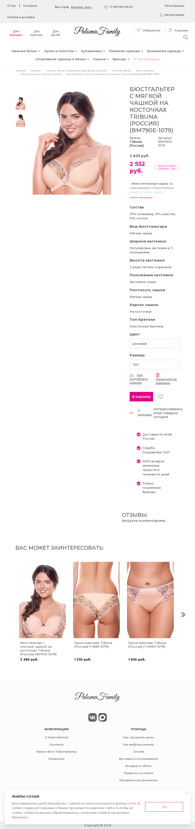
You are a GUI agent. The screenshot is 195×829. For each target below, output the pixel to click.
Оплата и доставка (21, 17)
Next (183, 614)
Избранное (151, 30)
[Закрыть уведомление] (187, 792)
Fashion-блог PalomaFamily (56, 751)
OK (164, 807)
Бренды (119, 59)
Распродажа (148, 59)
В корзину (141, 397)
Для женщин (16, 33)
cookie (131, 803)
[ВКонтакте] (92, 717)
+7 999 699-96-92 (121, 7)
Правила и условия (138, 773)
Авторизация (174, 14)
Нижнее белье (24, 51)
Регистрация (174, 5)
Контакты (30, 5)
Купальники (91, 51)
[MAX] (102, 717)
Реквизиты (56, 758)
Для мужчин (36, 33)
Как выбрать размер (138, 744)
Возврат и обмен (139, 766)
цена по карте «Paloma (167, 167)
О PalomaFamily (56, 737)
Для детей (55, 33)
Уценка (99, 59)
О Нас (11, 5)
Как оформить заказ (138, 737)
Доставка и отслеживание (138, 758)
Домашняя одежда (164, 51)
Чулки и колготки (59, 51)
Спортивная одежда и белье (60, 59)
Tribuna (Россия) (137, 143)
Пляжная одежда (124, 51)
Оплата (138, 751)
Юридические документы (138, 780)
